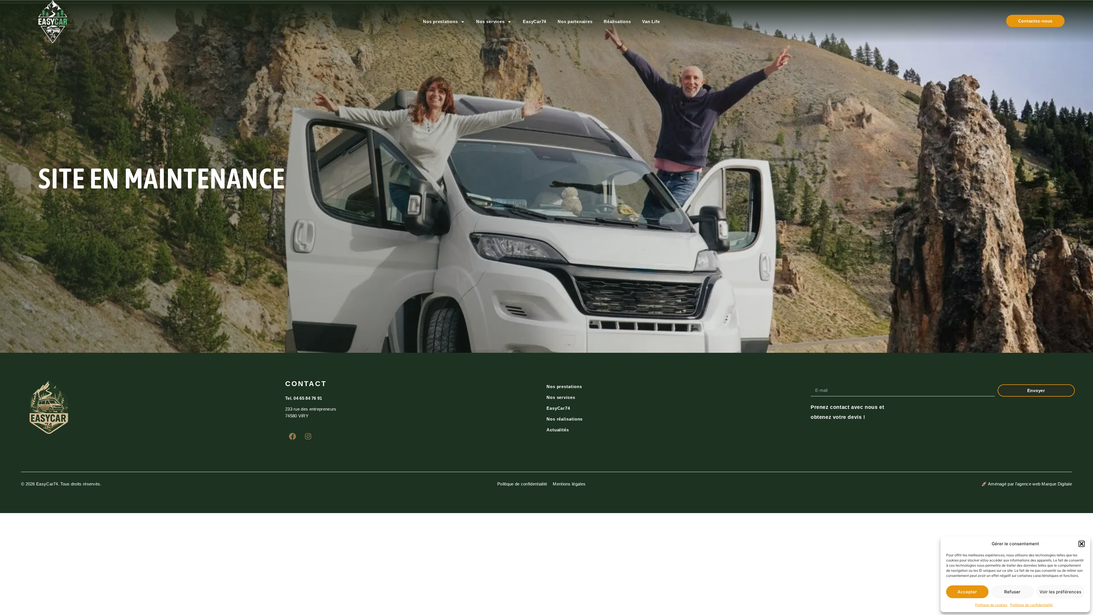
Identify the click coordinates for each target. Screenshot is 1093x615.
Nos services (490, 21)
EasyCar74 (534, 21)
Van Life (651, 21)
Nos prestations (440, 21)
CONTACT (305, 384)
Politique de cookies (991, 605)
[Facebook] (292, 436)
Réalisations (617, 21)
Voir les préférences (1060, 591)
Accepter (967, 591)
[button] (1081, 544)
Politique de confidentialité (1031, 605)
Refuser (1012, 591)
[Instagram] (308, 436)
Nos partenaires (575, 21)
